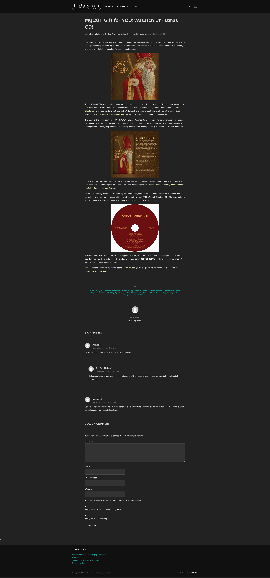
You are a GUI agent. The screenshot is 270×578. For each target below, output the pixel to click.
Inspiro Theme (184, 573)
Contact (135, 6)
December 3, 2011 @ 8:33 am (104, 402)
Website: (88, 489)
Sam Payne (171, 293)
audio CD (93, 291)
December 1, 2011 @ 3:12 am (107, 372)
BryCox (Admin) (93, 34)
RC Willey (110, 293)
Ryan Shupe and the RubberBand (110, 114)
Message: (89, 441)
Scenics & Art (77, 557)
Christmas (107, 291)
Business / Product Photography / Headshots (89, 555)
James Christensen (156, 291)
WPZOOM (194, 573)
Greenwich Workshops (141, 291)
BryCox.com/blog (98, 271)
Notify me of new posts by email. (99, 519)
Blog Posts (121, 6)
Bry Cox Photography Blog (115, 34)
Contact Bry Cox (78, 563)
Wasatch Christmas (140, 295)
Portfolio (107, 6)
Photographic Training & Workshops (86, 560)
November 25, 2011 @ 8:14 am (104, 348)
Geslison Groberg (127, 291)
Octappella (102, 293)
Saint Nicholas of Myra (147, 293)
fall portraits (116, 291)
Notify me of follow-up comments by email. (103, 509)
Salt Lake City (161, 293)
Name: (87, 466)
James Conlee (169, 291)
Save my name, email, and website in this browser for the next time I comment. (114, 500)
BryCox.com (130, 268)
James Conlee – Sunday (158, 185)
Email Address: (91, 478)
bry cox (100, 291)
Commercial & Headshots (137, 34)
